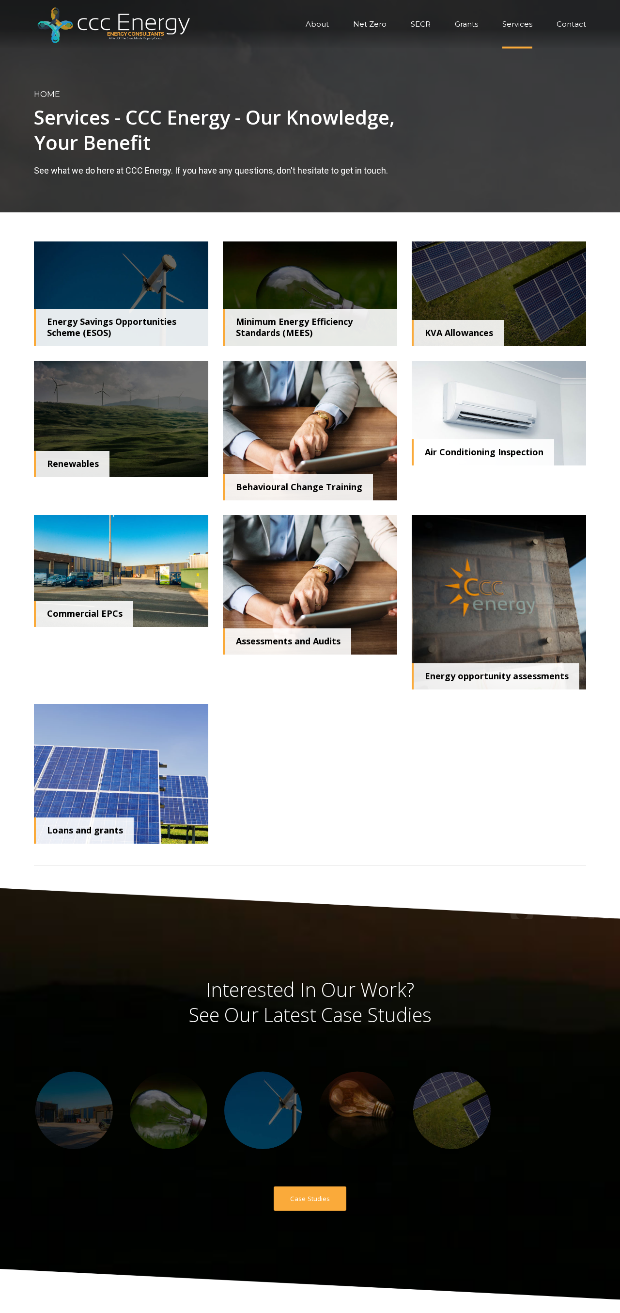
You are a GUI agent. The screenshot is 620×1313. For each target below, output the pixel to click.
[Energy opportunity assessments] (499, 602)
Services (517, 24)
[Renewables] (121, 419)
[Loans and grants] (121, 774)
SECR (421, 24)
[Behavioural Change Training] (310, 430)
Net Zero (370, 24)
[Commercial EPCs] (121, 571)
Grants (466, 24)
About (317, 24)
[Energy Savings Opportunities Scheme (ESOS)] (121, 293)
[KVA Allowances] (499, 293)
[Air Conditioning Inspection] (499, 413)
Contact (571, 24)
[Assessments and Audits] (310, 585)
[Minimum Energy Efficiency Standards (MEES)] (310, 293)
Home (47, 94)
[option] (74, 1110)
